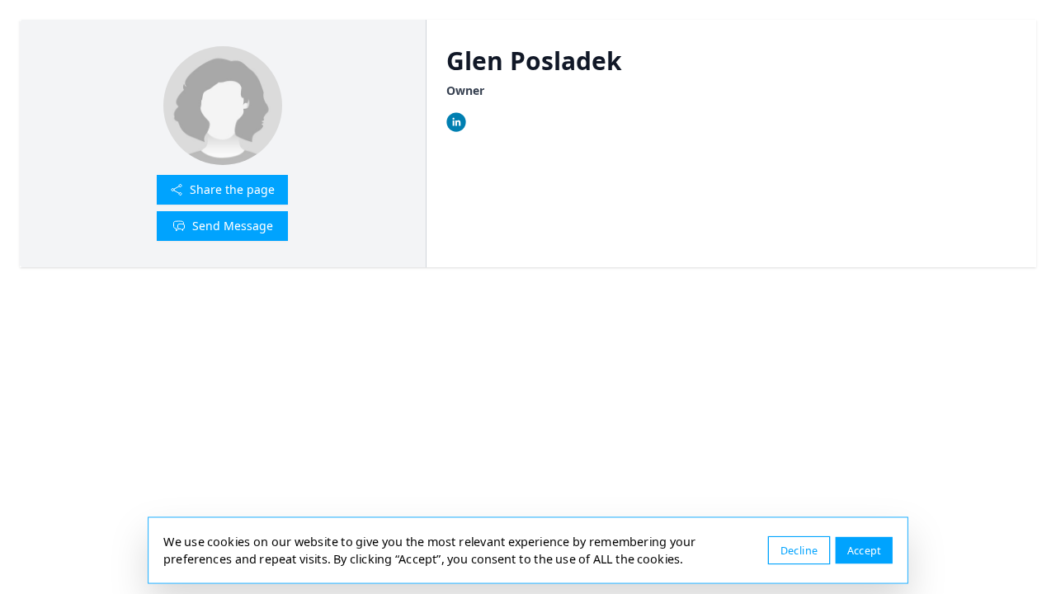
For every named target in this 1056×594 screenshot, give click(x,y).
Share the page (232, 189)
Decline (799, 550)
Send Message (232, 225)
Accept (864, 550)
